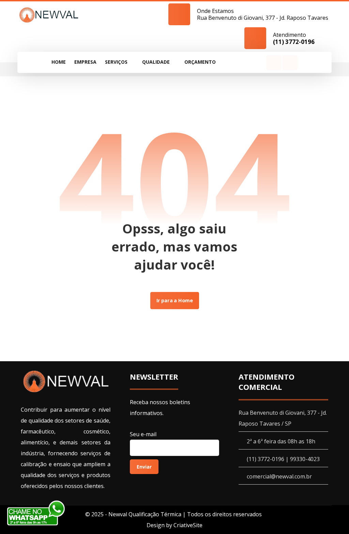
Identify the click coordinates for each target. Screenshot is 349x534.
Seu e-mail (143, 434)
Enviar (144, 466)
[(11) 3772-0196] (48, 14)
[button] (228, 62)
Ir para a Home (174, 300)
